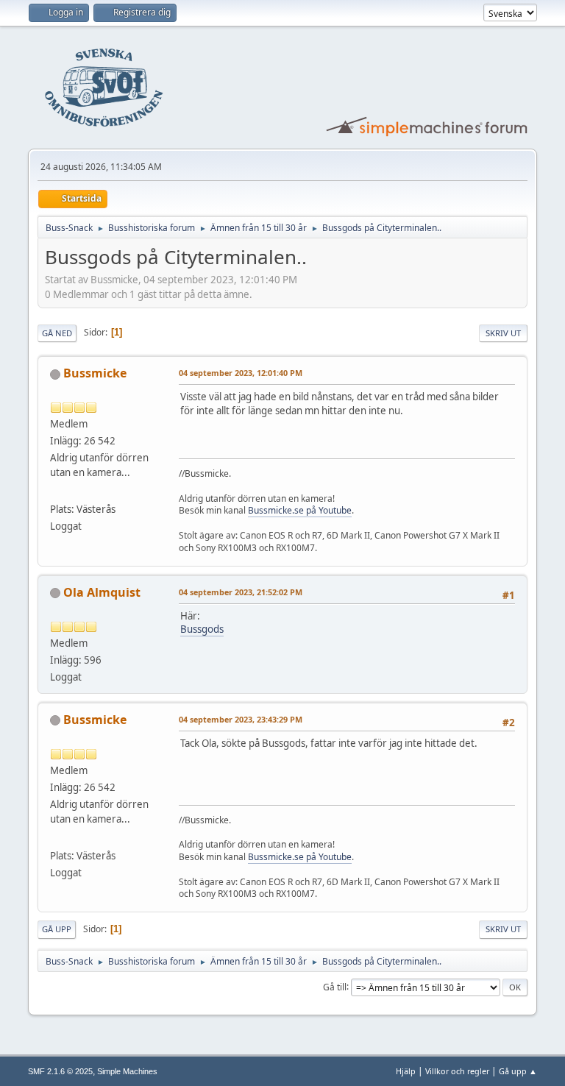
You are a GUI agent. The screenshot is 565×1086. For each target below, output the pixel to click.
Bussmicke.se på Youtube (300, 510)
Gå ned (57, 332)
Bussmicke (95, 373)
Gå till (335, 986)
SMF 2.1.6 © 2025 (60, 1071)
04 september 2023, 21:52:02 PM (240, 591)
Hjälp (406, 1070)
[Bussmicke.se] (56, 491)
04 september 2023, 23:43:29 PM (240, 719)
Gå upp (56, 928)
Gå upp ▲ (518, 1070)
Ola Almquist (102, 592)
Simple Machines (127, 1071)
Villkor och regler (457, 1070)
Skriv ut (503, 332)
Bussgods (202, 629)
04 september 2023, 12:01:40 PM (240, 372)
